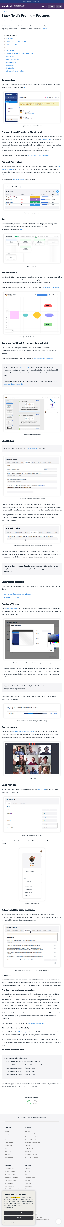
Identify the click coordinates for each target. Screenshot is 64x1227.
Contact (38, 1219)
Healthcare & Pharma (30, 1160)
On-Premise (8, 1140)
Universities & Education (31, 1157)
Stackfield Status (9, 1157)
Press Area (28, 1183)
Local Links (10, 56)
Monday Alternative (10, 1171)
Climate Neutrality (30, 1177)
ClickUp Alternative (10, 1174)
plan (9, 26)
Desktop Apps (8, 1145)
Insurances (28, 1151)
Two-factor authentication (36, 1023)
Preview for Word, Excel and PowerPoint (19, 53)
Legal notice (14, 1222)
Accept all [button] (19, 1213)
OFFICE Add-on (25, 367)
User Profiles (10, 68)
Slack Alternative (9, 1186)
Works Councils (29, 1148)
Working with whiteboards (52, 287)
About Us (27, 1171)
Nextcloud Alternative (10, 1180)
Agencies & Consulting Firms (32, 1142)
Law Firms (28, 1131)
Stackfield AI (8, 1154)
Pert (7, 47)
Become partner (9, 1142)
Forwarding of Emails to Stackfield (17, 41)
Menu (59, 6)
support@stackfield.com (38, 1117)
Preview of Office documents (43, 358)
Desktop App (32, 448)
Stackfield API (8, 1151)
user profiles (41, 789)
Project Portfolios (11, 44)
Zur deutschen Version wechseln (30, 1)
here (24, 87)
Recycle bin (10, 38)
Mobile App (22, 1032)
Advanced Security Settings (15, 71)
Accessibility (28, 1180)
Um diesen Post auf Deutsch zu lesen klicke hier (14, 21)
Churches (27, 1145)
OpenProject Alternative (11, 1177)
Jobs (26, 1174)
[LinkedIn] (35, 1213)
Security (7, 1134)
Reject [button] (19, 1217)
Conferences (10, 65)
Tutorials (27, 1168)
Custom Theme (11, 62)
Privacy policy (7, 1222)
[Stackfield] (7, 6)
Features (7, 1131)
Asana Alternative (9, 1168)
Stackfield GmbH (38, 1217)
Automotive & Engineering (32, 1154)
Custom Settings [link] (8, 1207)
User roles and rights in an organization (17, 594)
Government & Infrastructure (33, 1134)
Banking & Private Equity (31, 1137)
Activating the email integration (38, 155)
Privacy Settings (44, 1219)
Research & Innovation (31, 1140)
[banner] (18, 1208)
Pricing (6, 1137)
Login (51, 6)
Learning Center (29, 1186)
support (44, 29)
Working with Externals (12, 597)
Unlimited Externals (12, 59)
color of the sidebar (10, 609)
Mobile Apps (8, 1148)
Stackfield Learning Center (8, 12)
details (6, 841)
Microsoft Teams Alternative (12, 1189)
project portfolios (18, 180)
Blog (26, 1189)
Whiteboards (10, 50)
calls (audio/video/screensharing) (24, 731)
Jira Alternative (9, 1183)
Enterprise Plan (45, 139)
